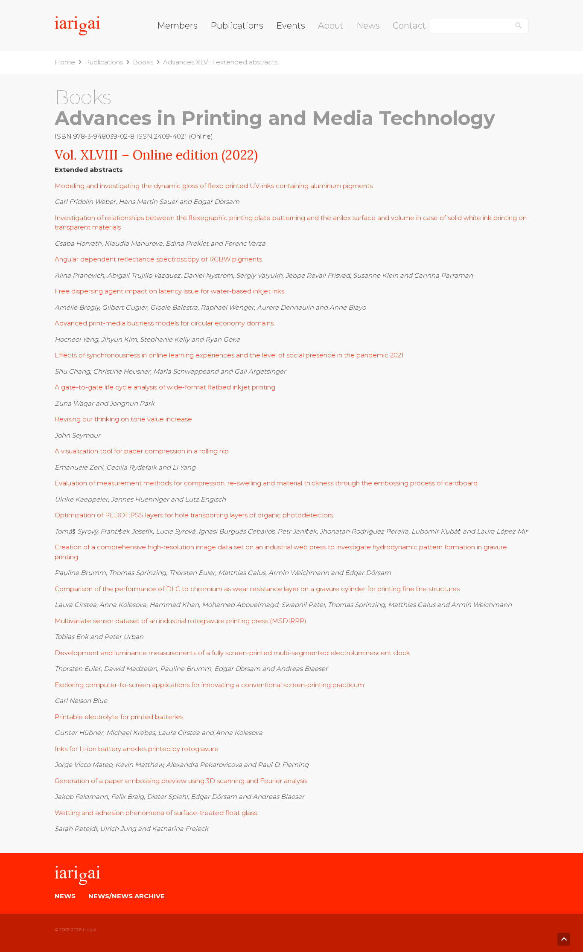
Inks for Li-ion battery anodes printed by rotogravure (137, 749)
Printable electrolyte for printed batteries (119, 717)
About (331, 25)
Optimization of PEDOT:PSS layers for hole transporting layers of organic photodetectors (194, 515)
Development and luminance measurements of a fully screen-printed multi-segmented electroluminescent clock (232, 653)
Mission (329, 55)
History (329, 66)
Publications (236, 25)
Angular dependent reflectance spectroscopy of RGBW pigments (159, 259)
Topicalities (227, 66)
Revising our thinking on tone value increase (123, 419)
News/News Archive (126, 896)
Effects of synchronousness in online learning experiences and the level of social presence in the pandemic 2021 (229, 355)
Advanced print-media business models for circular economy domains (164, 323)
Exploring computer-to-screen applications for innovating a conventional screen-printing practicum (209, 685)
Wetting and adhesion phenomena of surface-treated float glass (156, 813)
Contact (409, 25)
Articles (329, 77)
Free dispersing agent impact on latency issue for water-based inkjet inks (169, 291)
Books (220, 45)
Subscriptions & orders (245, 77)
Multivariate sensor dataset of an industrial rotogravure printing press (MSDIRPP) (180, 621)
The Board (334, 45)
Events (290, 25)
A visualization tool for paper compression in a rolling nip (142, 451)
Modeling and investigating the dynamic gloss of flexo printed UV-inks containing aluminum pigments (214, 186)
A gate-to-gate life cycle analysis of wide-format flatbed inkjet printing (165, 387)
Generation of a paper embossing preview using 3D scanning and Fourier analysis (181, 781)
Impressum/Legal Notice (432, 45)
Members (177, 25)
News (368, 25)
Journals (223, 55)
